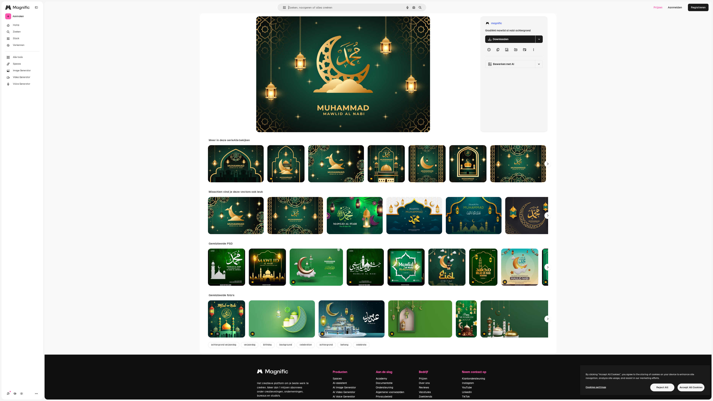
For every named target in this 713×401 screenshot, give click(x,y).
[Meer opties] (533, 49)
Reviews (424, 387)
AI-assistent (340, 383)
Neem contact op (474, 372)
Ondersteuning (384, 387)
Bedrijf (423, 372)
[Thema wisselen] (22, 394)
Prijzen (658, 7)
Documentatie (384, 383)
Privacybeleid (384, 396)
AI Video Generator (344, 392)
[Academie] (15, 394)
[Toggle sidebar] (36, 7)
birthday (267, 344)
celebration (306, 344)
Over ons (424, 383)
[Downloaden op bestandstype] (539, 39)
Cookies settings (596, 387)
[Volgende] (547, 163)
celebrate (361, 344)
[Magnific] (272, 372)
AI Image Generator (344, 387)
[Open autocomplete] (283, 7)
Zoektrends (425, 396)
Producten (340, 372)
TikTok (466, 396)
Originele (280, 23)
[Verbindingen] (8, 394)
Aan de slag (384, 372)
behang (344, 344)
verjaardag (249, 344)
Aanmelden (675, 7)
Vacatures (425, 392)
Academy (381, 378)
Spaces (337, 378)
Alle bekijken (242, 140)
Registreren (698, 7)
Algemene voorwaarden (390, 392)
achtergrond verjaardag (223, 344)
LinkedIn (467, 392)
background (285, 344)
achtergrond (326, 344)
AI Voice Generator (344, 396)
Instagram (468, 383)
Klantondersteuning (473, 378)
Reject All (662, 387)
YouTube (467, 387)
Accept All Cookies (691, 387)
